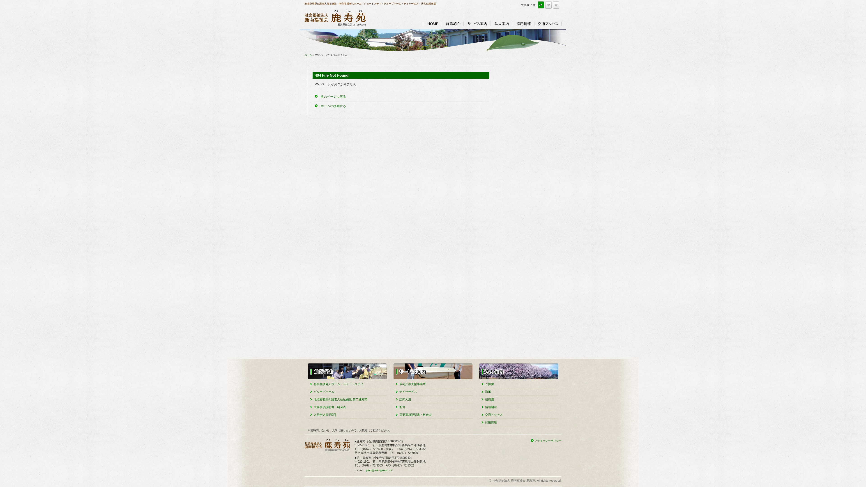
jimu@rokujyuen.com (380, 470)
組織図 (489, 399)
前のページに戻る (333, 96)
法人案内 (502, 23)
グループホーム (324, 391)
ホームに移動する (333, 106)
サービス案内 (477, 23)
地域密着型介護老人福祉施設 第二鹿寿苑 (340, 399)
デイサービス (408, 391)
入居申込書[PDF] (325, 414)
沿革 (488, 391)
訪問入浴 (405, 399)
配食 (402, 407)
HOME (433, 23)
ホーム (308, 55)
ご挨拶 (489, 384)
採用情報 (523, 23)
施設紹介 (452, 23)
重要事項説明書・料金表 (330, 407)
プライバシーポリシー (548, 440)
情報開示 (491, 407)
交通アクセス (548, 23)
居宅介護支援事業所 (412, 384)
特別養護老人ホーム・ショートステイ (339, 384)
